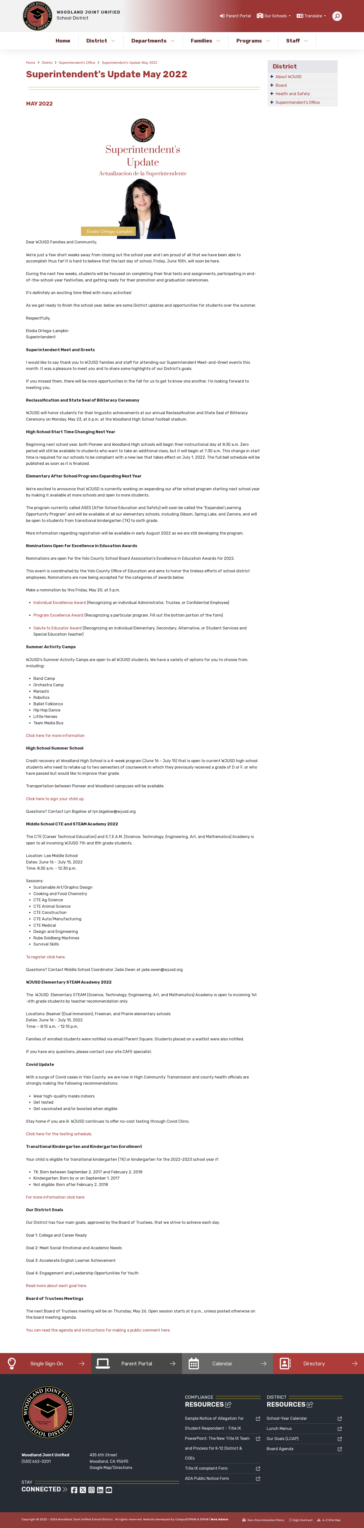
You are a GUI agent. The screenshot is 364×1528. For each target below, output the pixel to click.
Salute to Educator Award (57, 628)
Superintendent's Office (77, 63)
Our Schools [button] (276, 16)
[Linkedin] (100, 1491)
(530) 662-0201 (36, 1461)
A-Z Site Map (331, 1520)
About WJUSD (289, 76)
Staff (293, 41)
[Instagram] (92, 1491)
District (96, 41)
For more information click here (55, 1197)
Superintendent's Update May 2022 (129, 63)
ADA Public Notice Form (207, 1478)
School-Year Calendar (287, 1418)
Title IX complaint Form (206, 1468)
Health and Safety (293, 93)
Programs (249, 41)
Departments (149, 41)
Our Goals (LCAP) (282, 1438)
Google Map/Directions (111, 1467)
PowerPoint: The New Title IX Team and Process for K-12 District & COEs (217, 1448)
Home (63, 41)
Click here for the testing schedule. (59, 1134)
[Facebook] (74, 1491)
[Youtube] (109, 1491)
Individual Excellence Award (59, 602)
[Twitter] (83, 1491)
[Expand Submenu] (271, 76)
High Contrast (302, 1520)
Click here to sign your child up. (55, 798)
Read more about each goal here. (56, 1285)
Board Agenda (280, 1448)
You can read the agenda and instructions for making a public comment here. (98, 1330)
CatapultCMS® (185, 1519)
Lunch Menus (279, 1428)
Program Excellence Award (58, 615)
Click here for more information (55, 735)
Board (281, 85)
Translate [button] (313, 16)
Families (201, 41)
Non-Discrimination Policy (265, 1520)
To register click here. (46, 957)
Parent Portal (238, 16)
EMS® (204, 1519)
